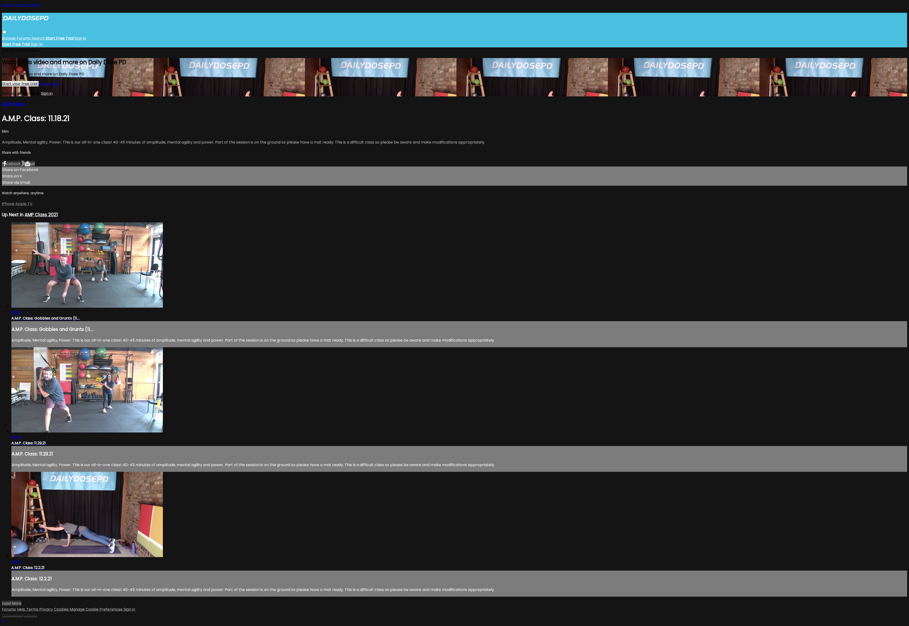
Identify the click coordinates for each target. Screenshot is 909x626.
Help (21, 609)
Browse (9, 38)
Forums (24, 38)
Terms (32, 609)
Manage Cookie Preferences (97, 609)
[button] (4, 32)
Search (38, 38)
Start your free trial (20, 83)
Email (30, 163)
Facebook (12, 163)
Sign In (37, 44)
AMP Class (13, 104)
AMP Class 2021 (41, 215)
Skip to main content (21, 5)
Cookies (62, 609)
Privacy (46, 609)
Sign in (80, 38)
